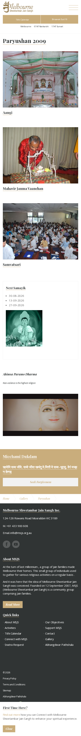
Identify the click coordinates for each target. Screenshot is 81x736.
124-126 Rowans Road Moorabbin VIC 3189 (30, 518)
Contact (50, 633)
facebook (6, 544)
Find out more (11, 714)
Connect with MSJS (16, 639)
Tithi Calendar (22, 19)
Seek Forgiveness (40, 482)
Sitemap (7, 690)
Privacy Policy (9, 678)
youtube (16, 544)
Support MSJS (53, 627)
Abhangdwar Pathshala (59, 644)
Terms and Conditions (14, 684)
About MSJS (12, 622)
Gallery (49, 639)
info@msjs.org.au (20, 533)
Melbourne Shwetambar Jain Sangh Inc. (18, 7)
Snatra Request (14, 644)
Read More (13, 604)
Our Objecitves (54, 622)
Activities (10, 627)
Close (9, 729)
